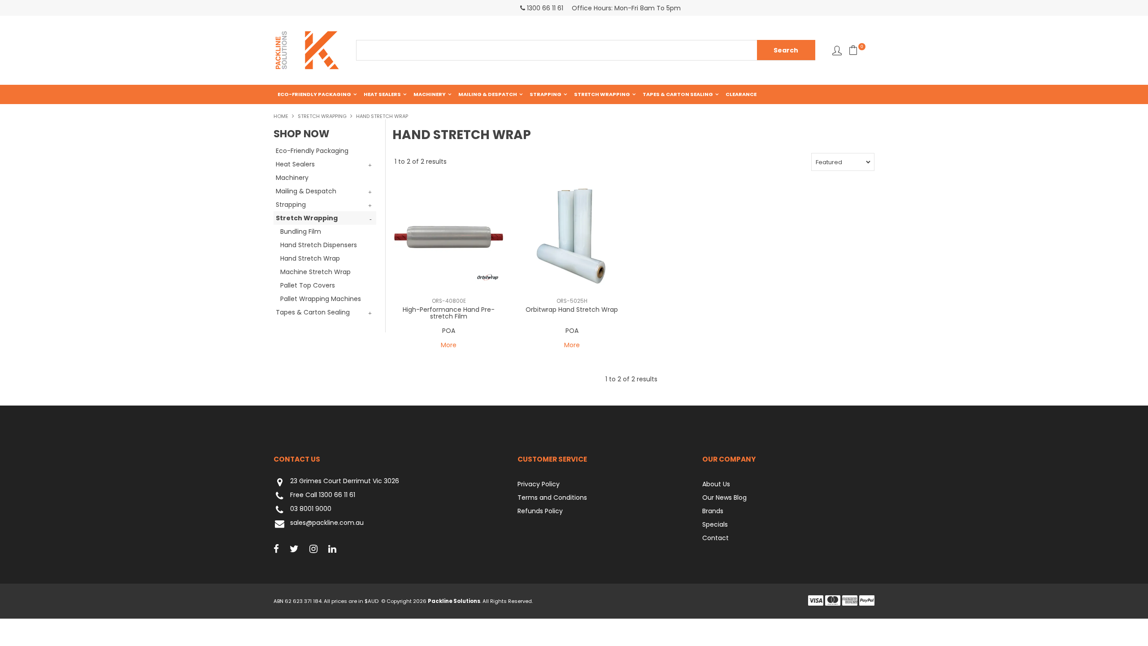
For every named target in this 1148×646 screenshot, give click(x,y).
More (449, 344)
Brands (712, 510)
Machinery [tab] (292, 177)
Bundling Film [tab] (300, 231)
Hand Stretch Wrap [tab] (310, 258)
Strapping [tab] (291, 204)
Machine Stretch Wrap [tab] (315, 271)
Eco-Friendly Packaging (314, 94)
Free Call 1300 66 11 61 (322, 495)
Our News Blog (724, 497)
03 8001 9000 (310, 509)
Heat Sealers (382, 94)
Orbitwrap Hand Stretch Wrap (572, 309)
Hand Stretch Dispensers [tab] (318, 244)
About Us (716, 484)
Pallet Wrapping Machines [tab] (320, 298)
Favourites (837, 50)
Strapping (545, 94)
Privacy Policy (538, 484)
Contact (715, 537)
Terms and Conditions (552, 497)
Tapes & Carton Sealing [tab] (313, 312)
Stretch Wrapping (602, 94)
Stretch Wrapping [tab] (307, 218)
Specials (715, 524)
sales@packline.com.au (327, 523)
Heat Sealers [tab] (295, 164)
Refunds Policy (540, 510)
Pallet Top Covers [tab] (307, 285)
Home (281, 116)
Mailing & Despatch (487, 94)
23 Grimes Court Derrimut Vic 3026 (344, 481)
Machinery (429, 94)
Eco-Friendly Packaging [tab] (312, 150)
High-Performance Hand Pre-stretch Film (449, 313)
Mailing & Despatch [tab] (306, 191)
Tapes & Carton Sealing (678, 94)
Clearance (741, 94)
